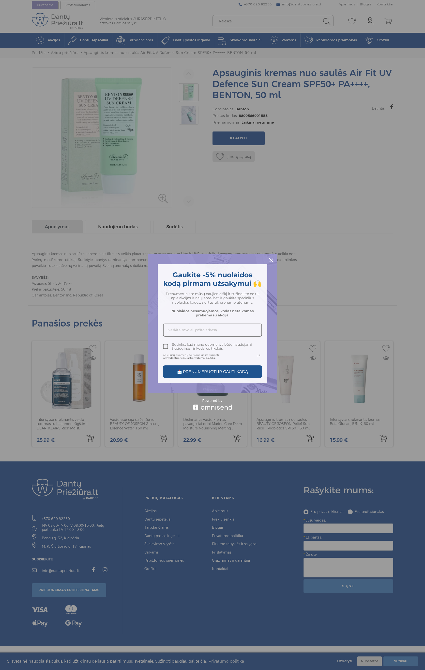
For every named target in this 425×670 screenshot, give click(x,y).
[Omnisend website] (212, 404)
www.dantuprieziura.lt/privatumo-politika (189, 358)
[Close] (271, 260)
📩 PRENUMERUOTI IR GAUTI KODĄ (212, 371)
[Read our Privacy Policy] (259, 356)
